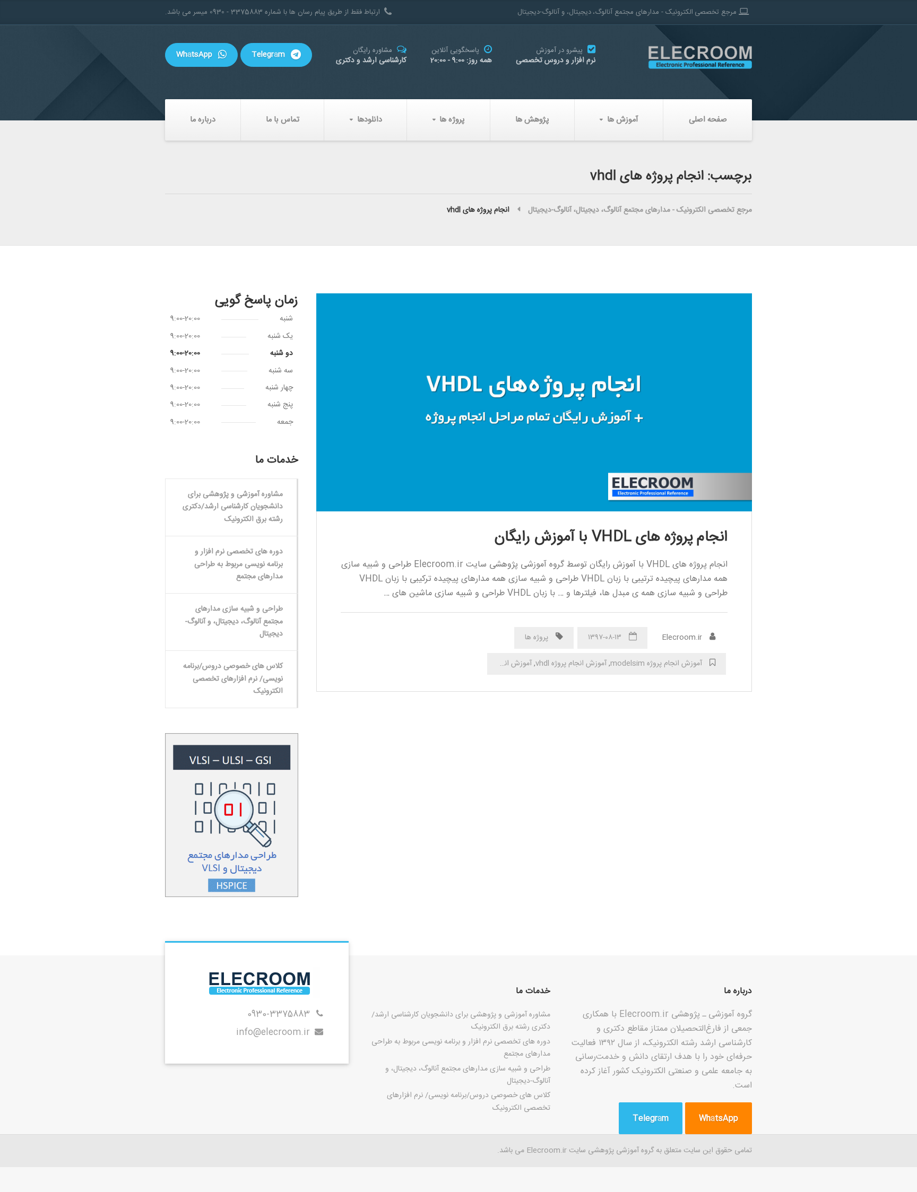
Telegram (269, 54)
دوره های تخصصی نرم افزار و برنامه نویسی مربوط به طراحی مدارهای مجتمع (238, 564)
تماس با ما (282, 119)
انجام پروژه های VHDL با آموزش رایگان (611, 537)
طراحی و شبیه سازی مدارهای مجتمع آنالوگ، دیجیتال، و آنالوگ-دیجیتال (234, 621)
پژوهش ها (532, 119)
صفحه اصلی (708, 119)
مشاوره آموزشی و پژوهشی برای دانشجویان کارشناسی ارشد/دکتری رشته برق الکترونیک (233, 507)
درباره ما (202, 119)
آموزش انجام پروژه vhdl (571, 663)
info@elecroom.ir (273, 1032)
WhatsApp (195, 54)
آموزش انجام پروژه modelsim (656, 663)
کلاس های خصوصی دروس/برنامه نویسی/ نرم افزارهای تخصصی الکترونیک (233, 679)
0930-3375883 (278, 1014)
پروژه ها (452, 119)
